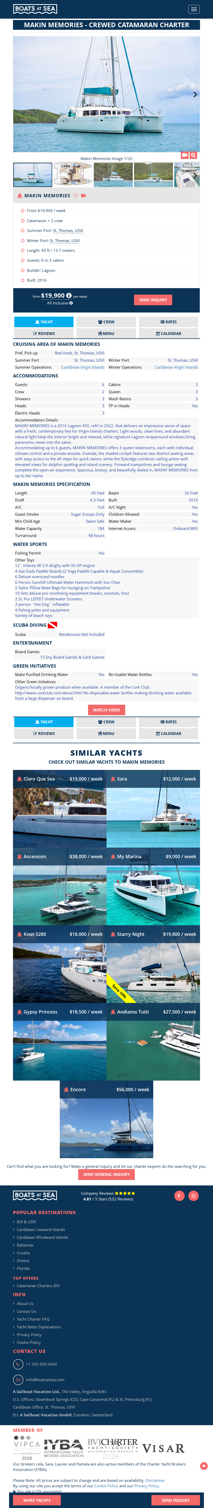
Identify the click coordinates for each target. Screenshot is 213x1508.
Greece (23, 1260)
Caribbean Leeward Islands (41, 1229)
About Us (25, 1303)
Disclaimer (155, 1480)
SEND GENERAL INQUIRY (106, 1174)
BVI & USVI (26, 1221)
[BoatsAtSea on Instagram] (193, 1196)
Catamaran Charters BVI (38, 1285)
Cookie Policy (29, 1342)
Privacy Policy (29, 1334)
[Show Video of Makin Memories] (184, 154)
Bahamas (25, 1245)
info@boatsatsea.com (45, 1379)
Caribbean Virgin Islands (82, 367)
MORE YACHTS (36, 1500)
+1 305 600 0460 (41, 1364)
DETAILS (59, 831)
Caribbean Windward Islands (42, 1237)
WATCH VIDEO (106, 709)
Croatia (23, 1252)
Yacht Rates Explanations (39, 1326)
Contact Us (26, 1311)
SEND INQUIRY (153, 299)
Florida (23, 1268)
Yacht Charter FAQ (33, 1319)
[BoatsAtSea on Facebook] (179, 1196)
